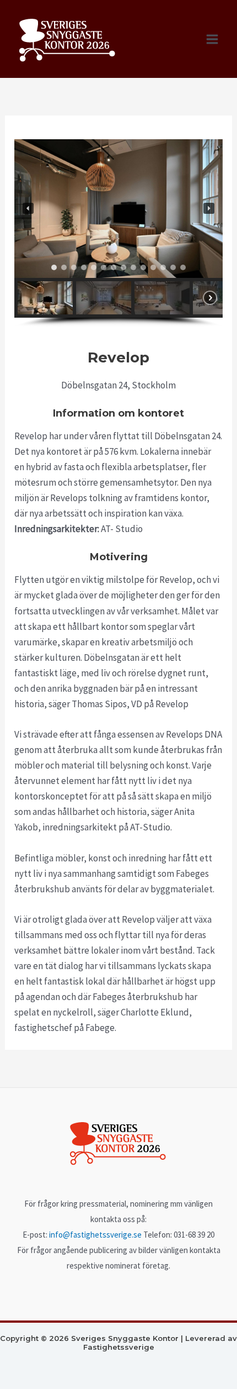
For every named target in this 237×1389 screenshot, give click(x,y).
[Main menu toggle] (213, 39)
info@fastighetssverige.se (95, 1234)
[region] (118, 233)
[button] (28, 208)
